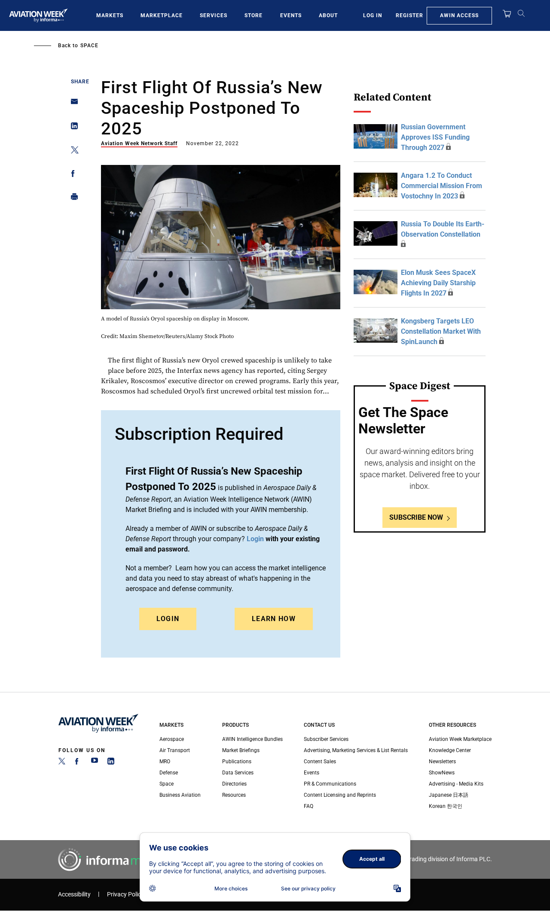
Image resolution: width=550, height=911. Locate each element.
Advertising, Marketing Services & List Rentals (356, 750)
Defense (168, 773)
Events (291, 15)
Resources (234, 795)
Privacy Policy (125, 894)
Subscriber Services (326, 739)
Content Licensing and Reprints (340, 795)
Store (253, 15)
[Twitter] (61, 763)
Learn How (274, 619)
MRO (164, 762)
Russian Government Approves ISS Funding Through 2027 (435, 137)
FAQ (308, 806)
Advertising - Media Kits (456, 784)
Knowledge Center (450, 750)
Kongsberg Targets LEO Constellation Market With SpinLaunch (441, 331)
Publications (236, 762)
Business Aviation (180, 795)
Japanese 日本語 (448, 795)
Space (89, 46)
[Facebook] (78, 763)
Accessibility (74, 894)
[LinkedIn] (110, 763)
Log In (372, 15)
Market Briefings (241, 750)
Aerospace (171, 739)
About (328, 15)
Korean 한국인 (445, 806)
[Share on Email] (72, 104)
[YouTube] (94, 763)
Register (409, 15)
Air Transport (174, 750)
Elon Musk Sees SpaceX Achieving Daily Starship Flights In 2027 (438, 282)
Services (213, 15)
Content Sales (320, 762)
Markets (109, 15)
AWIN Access (459, 15)
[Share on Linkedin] (72, 127)
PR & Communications (330, 784)
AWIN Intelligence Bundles (252, 739)
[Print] (72, 198)
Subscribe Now (416, 517)
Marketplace (162, 15)
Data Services (238, 773)
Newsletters (442, 762)
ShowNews (442, 773)
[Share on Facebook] (72, 175)
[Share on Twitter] (72, 151)
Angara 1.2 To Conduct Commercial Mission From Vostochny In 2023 (441, 185)
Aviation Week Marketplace (460, 739)
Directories (234, 784)
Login (168, 619)
